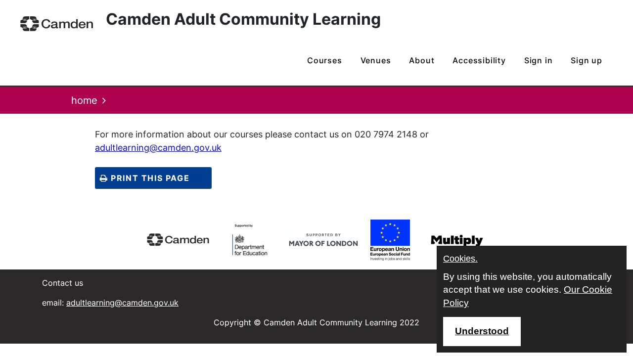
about (421, 60)
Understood (482, 331)
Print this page (149, 178)
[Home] (57, 23)
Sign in (538, 60)
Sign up (586, 60)
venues (376, 60)
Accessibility (478, 60)
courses (324, 60)
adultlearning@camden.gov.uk (158, 147)
